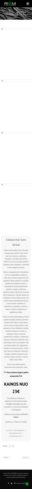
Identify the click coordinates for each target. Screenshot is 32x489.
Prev (6, 457)
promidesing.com (15, 433)
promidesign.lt (19, 430)
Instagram (17, 410)
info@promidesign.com (14, 404)
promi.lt (9, 430)
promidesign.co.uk (15, 436)
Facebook (24, 407)
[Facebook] (9, 446)
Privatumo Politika (20, 483)
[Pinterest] (13, 446)
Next (25, 457)
